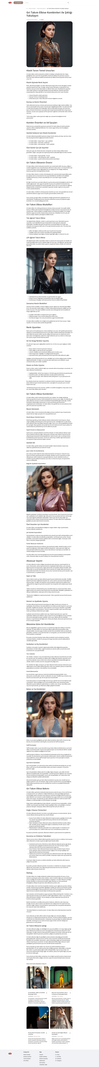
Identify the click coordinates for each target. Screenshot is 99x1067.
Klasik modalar (32, 8)
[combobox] (46, 3)
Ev (26, 8)
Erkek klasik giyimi (41, 8)
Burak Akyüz (34, 19)
